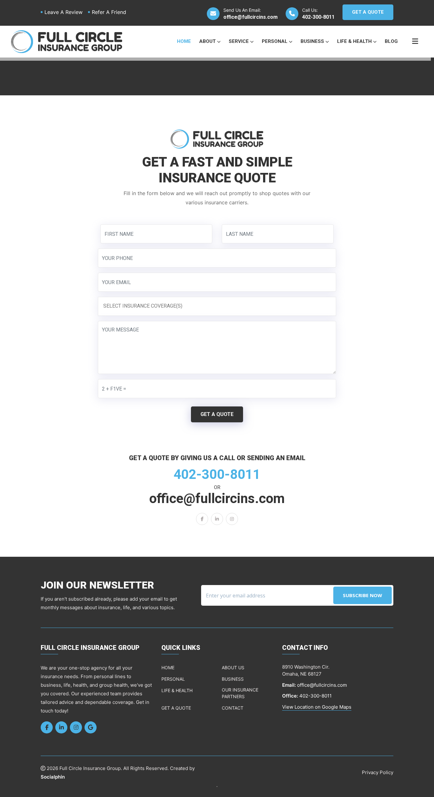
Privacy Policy (377, 772)
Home (184, 41)
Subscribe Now (362, 595)
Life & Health (355, 41)
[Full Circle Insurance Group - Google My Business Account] (91, 727)
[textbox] (218, 306)
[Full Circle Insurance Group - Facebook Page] (202, 519)
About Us (233, 667)
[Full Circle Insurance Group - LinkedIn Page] (217, 519)
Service (239, 41)
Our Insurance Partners (240, 693)
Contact (232, 708)
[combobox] (217, 306)
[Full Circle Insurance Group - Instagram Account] (232, 519)
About (208, 41)
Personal (275, 41)
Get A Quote (368, 12)
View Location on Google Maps (316, 707)
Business (313, 41)
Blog (391, 41)
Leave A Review (63, 12)
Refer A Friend (109, 12)
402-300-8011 (318, 17)
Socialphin (53, 777)
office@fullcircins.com (250, 17)
